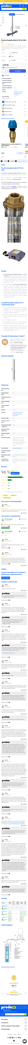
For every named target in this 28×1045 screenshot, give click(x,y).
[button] (25, 75)
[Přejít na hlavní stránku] (6, 6)
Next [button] (25, 993)
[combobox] (17, 52)
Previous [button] (2, 993)
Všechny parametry (6, 98)
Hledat (24, 8)
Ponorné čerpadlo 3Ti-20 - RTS (8, 652)
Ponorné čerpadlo (17, 448)
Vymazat (20, 9)
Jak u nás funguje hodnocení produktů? (13, 491)
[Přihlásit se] (20, 6)
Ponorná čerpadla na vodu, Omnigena (18, 93)
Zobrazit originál (4, 526)
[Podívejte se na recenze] (4, 44)
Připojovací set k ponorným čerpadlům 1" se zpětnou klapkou (11, 144)
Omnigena (16, 91)
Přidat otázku (5, 578)
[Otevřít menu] (26, 6)
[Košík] (23, 6)
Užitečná (25, 512)
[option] (14, 994)
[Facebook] (14, 1041)
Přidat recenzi (15, 473)
